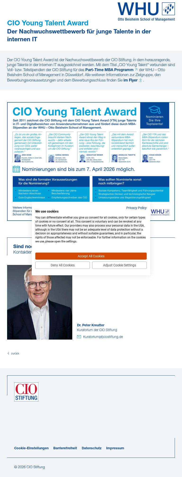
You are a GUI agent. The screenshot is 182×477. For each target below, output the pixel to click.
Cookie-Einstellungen (31, 448)
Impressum (115, 448)
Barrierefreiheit (65, 448)
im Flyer (130, 80)
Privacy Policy (136, 207)
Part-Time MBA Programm (109, 70)
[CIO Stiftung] (146, 12)
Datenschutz (91, 448)
